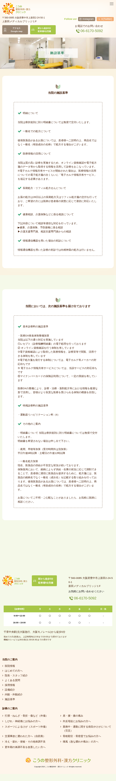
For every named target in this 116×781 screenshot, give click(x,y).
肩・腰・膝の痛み (73, 715)
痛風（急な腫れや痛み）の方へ (80, 741)
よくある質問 (12, 680)
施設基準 (10, 699)
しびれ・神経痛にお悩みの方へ (22, 721)
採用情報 (10, 685)
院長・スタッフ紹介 (16, 675)
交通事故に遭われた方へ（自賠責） (25, 736)
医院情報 (10, 666)
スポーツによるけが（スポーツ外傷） (26, 726)
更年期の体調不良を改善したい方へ (25, 747)
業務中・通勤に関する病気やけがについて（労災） (87, 728)
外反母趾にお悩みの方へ (77, 721)
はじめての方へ (14, 670)
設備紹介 (10, 689)
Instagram (88, 19)
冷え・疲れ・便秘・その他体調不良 (25, 741)
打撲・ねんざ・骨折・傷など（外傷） (26, 715)
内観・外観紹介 (14, 694)
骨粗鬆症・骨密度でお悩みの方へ (82, 736)
